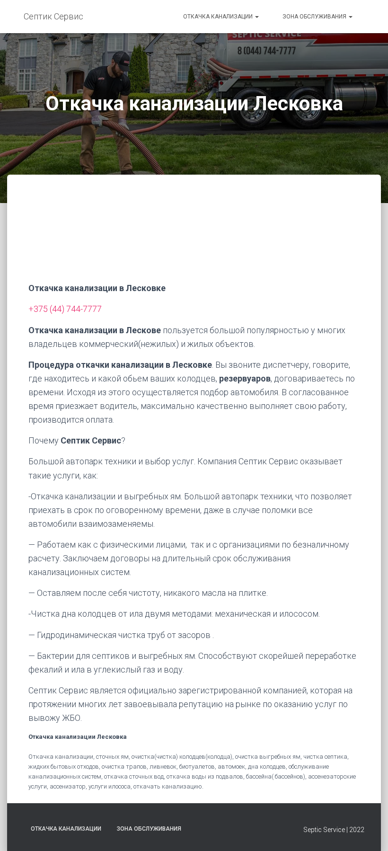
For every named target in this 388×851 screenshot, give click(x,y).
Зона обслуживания (315, 16)
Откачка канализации (218, 16)
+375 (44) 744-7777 (65, 309)
